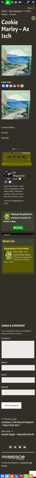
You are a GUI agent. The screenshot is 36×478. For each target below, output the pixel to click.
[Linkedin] (14, 86)
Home (4, 11)
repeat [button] (15, 161)
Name (4, 362)
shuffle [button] (18, 161)
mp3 (28, 163)
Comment (6, 338)
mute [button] (4, 152)
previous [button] (9, 156)
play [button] (14, 156)
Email (4, 375)
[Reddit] (10, 86)
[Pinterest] (18, 86)
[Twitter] (7, 86)
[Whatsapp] (22, 86)
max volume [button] (12, 152)
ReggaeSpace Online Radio (16, 248)
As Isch (5, 163)
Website (4, 387)
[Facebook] (3, 86)
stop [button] (19, 156)
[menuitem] (2, 2)
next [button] (23, 156)
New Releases (15, 11)
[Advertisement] (18, 294)
